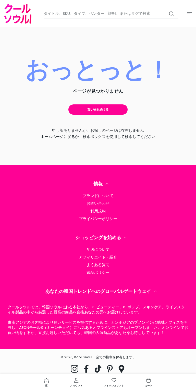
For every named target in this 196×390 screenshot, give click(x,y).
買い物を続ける (98, 109)
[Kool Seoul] (17, 14)
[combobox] (111, 13)
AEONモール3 (31, 327)
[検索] (171, 14)
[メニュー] (189, 13)
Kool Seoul (83, 357)
